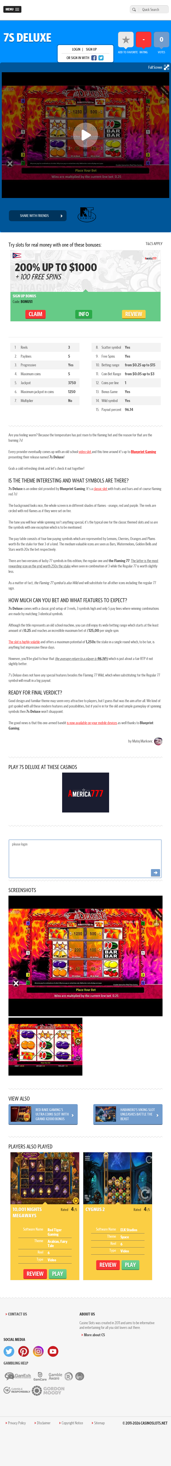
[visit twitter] (9, 1351)
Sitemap (99, 1423)
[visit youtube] (53, 1351)
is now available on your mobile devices (92, 722)
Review (133, 314)
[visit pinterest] (23, 1351)
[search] (133, 9)
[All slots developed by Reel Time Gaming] (86, 216)
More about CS (94, 1334)
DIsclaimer (44, 1423)
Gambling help (16, 1363)
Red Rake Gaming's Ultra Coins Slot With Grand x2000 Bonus (52, 1114)
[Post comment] (155, 873)
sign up (91, 49)
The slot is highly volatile (24, 641)
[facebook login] (94, 58)
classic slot (101, 488)
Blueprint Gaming (143, 451)
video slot (85, 451)
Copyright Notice (72, 1423)
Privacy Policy (17, 1423)
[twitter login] (101, 58)
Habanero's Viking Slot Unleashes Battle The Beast (137, 1114)
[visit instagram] (38, 1351)
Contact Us (17, 1314)
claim (35, 314)
